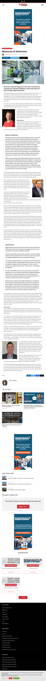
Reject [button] (10, 678)
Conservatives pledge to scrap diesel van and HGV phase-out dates (21, 478)
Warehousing (4, 609)
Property (3, 612)
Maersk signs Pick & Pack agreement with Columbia (11, 425)
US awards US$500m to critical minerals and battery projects (20, 484)
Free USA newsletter (6, 642)
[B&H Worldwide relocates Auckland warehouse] (4, 489)
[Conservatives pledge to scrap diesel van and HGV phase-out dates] (4, 478)
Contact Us (4, 633)
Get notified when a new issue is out (9, 649)
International (4, 614)
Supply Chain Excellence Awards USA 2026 (11, 568)
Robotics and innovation (7, 48)
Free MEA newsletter (6, 645)
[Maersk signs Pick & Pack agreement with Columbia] (12, 417)
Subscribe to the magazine (7, 635)
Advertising (4, 631)
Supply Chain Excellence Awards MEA (9, 662)
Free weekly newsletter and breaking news (10, 638)
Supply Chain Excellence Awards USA (9, 659)
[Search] (42, 4)
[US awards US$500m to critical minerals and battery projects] (4, 484)
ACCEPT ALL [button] (16, 678)
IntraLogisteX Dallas (33, 568)
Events (3, 621)
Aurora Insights (5, 616)
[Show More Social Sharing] (29, 58)
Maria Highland (9, 54)
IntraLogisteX (4, 668)
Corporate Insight (5, 619)
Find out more (11, 572)
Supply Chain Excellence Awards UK (11, 587)
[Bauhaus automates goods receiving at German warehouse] (12, 398)
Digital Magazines (5, 623)
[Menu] (3, 4)
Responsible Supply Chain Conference (9, 666)
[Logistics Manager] (23, 5)
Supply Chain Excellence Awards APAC (9, 664)
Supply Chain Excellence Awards (8, 657)
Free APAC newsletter (6, 647)
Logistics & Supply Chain (6, 607)
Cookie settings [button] (5, 678)
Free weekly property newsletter (8, 640)
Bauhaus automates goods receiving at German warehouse (11, 406)
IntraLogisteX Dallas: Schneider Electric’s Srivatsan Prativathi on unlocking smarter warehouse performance (33, 407)
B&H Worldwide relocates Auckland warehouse (17, 489)
